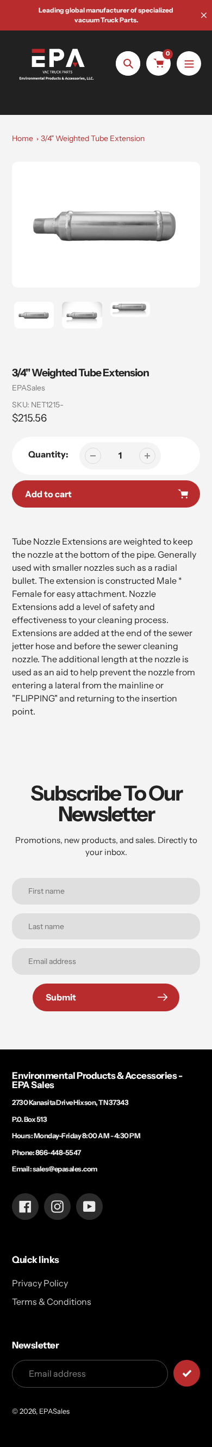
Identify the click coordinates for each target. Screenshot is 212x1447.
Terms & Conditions (51, 1301)
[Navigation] (189, 63)
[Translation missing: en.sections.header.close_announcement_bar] (203, 15)
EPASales (28, 388)
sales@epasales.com (65, 1168)
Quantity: (48, 454)
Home (22, 138)
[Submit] (186, 1373)
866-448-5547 (58, 1152)
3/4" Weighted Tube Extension (93, 138)
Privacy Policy (40, 1283)
